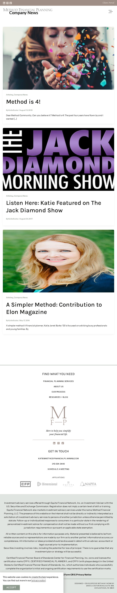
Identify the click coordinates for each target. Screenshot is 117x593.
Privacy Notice (83, 574)
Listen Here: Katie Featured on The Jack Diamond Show (53, 206)
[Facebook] (10, 3)
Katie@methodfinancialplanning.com (58, 458)
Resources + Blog (58, 397)
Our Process (58, 392)
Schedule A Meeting (58, 469)
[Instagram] (7, 3)
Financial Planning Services (58, 381)
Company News (21, 95)
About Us (58, 386)
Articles (9, 95)
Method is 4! (23, 101)
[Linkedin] (4, 3)
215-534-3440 (58, 464)
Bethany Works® (106, 583)
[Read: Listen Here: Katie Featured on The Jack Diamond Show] (58, 159)
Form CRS (69, 574)
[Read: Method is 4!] (58, 58)
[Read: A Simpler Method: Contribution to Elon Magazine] (58, 261)
